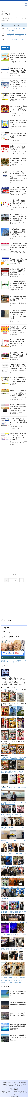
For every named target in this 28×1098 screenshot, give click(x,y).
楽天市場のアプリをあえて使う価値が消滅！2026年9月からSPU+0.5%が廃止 (18, 354)
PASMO (3, 898)
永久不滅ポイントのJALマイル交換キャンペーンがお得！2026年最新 (18, 82)
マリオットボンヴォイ (7, 922)
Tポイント (9, 28)
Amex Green (4, 877)
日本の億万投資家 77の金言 (9, 771)
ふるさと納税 (22, 251)
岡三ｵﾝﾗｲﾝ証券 (5, 888)
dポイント (14, 30)
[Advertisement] (14, 510)
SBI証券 (3, 866)
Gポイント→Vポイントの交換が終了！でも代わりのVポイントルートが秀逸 (18, 260)
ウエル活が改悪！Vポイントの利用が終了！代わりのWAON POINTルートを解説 (18, 189)
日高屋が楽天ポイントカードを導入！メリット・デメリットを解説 (18, 160)
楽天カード (21, 412)
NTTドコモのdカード (11, 827)
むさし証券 (19, 877)
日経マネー (17, 689)
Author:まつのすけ (6, 676)
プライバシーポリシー (16, 1084)
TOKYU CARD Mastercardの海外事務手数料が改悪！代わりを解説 (18, 1026)
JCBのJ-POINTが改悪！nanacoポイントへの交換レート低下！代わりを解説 (18, 70)
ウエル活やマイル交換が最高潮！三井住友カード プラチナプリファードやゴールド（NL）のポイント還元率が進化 (18, 314)
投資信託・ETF (15, 303)
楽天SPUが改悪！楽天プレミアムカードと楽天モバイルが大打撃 (18, 271)
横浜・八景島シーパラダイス (15, 898)
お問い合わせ (11, 1085)
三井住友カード (13, 194)
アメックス (12, 853)
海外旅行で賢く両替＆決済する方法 (11, 982)
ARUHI (6, 842)
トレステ (22, 888)
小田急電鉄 (4, 840)
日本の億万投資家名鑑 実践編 (15, 759)
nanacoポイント (19, 34)
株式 (20, 289)
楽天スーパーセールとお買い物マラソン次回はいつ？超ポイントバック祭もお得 (18, 95)
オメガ (17, 922)
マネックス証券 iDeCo (17, 948)
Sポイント (16, 39)
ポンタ (16, 62)
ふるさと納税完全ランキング (9, 757)
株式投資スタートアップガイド (13, 772)
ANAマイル (21, 126)
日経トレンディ (5, 717)
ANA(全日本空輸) (6, 814)
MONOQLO (13, 729)
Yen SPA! (23, 717)
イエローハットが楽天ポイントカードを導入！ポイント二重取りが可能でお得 (18, 379)
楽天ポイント (15, 100)
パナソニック (13, 949)
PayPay (20, 399)
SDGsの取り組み (6, 1084)
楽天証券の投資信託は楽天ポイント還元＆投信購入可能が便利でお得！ (18, 298)
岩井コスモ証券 (14, 888)
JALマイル (17, 442)
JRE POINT (10, 39)
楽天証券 (19, 866)
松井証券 (11, 877)
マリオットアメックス (18, 180)
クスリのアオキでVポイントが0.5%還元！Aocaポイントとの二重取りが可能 (18, 341)
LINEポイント (20, 35)
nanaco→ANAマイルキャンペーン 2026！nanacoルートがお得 (18, 122)
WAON (13, 428)
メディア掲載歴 (21, 1082)
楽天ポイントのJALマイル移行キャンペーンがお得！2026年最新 (18, 148)
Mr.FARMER (23, 922)
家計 (20, 99)
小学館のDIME (15, 717)
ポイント (21, 61)
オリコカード (12, 840)
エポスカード (15, 802)
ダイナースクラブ (10, 804)
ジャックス (4, 853)
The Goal (14, 1089)
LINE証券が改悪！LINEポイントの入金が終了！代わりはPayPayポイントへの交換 (18, 366)
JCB (2, 827)
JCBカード (18, 75)
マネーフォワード (6, 961)
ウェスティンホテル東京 (15, 816)
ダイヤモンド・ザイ (6, 689)
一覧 (12, 687)
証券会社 (21, 302)
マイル (19, 62)
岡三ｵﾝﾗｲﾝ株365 (15, 934)
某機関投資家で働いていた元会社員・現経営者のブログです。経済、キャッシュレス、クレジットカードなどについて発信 (14, 1093)
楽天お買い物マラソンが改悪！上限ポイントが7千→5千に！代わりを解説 (18, 328)
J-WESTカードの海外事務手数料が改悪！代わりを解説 (18, 1037)
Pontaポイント (17, 28)
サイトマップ (19, 1085)
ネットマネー (5, 729)
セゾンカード (16, 88)
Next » (14, 574)
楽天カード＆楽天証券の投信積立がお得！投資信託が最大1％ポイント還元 (18, 406)
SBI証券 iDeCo (5, 948)
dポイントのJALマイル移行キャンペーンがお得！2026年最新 (18, 135)
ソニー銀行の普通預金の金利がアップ (11, 980)
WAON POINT (10, 34)
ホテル (13, 182)
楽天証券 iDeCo (5, 934)
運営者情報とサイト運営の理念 (9, 1082)
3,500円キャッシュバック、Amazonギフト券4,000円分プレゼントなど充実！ (13, 661)
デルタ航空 (15, 814)
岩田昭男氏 (19, 853)
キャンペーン (22, 113)
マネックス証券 (11, 866)
